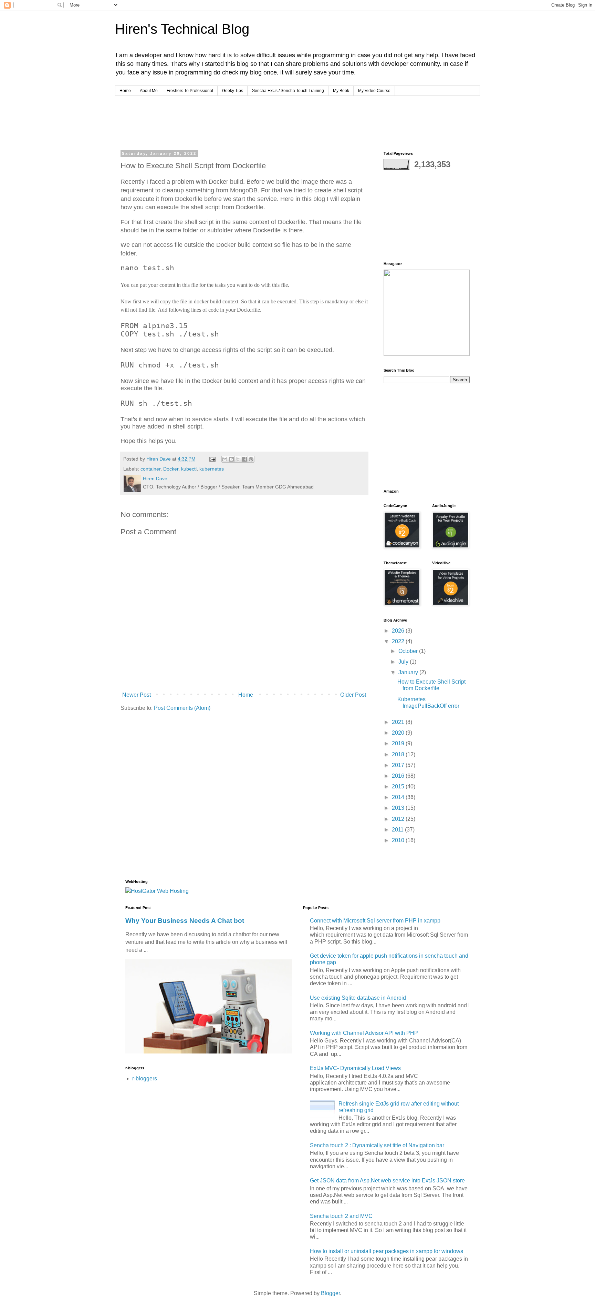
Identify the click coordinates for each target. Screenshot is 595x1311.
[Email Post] (212, 459)
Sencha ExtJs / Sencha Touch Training (288, 90)
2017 (399, 765)
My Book (341, 90)
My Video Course (374, 90)
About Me (149, 90)
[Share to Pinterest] (251, 459)
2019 (399, 743)
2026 (399, 631)
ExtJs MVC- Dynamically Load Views (355, 1068)
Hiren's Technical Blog (182, 29)
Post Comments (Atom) (182, 708)
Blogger (330, 1293)
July (404, 662)
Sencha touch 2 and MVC (341, 1216)
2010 (399, 840)
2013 (399, 808)
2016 (399, 776)
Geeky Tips (232, 90)
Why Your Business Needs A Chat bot (184, 920)
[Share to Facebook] (244, 459)
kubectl (189, 469)
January (408, 672)
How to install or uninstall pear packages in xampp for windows (386, 1251)
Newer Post (136, 695)
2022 (399, 641)
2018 (399, 754)
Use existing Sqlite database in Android (358, 998)
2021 (399, 722)
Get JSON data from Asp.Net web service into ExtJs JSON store (387, 1180)
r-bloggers (144, 1078)
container (150, 469)
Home (125, 90)
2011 (398, 830)
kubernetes (211, 469)
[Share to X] (237, 459)
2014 (399, 797)
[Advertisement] (250, 121)
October (408, 651)
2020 (399, 733)
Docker (170, 469)
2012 (399, 819)
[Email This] (224, 459)
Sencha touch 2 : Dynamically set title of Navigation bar (377, 1145)
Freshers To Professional (190, 90)
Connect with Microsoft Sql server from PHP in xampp (375, 921)
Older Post (353, 695)
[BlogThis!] (231, 459)
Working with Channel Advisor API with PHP (364, 1033)
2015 (399, 786)
